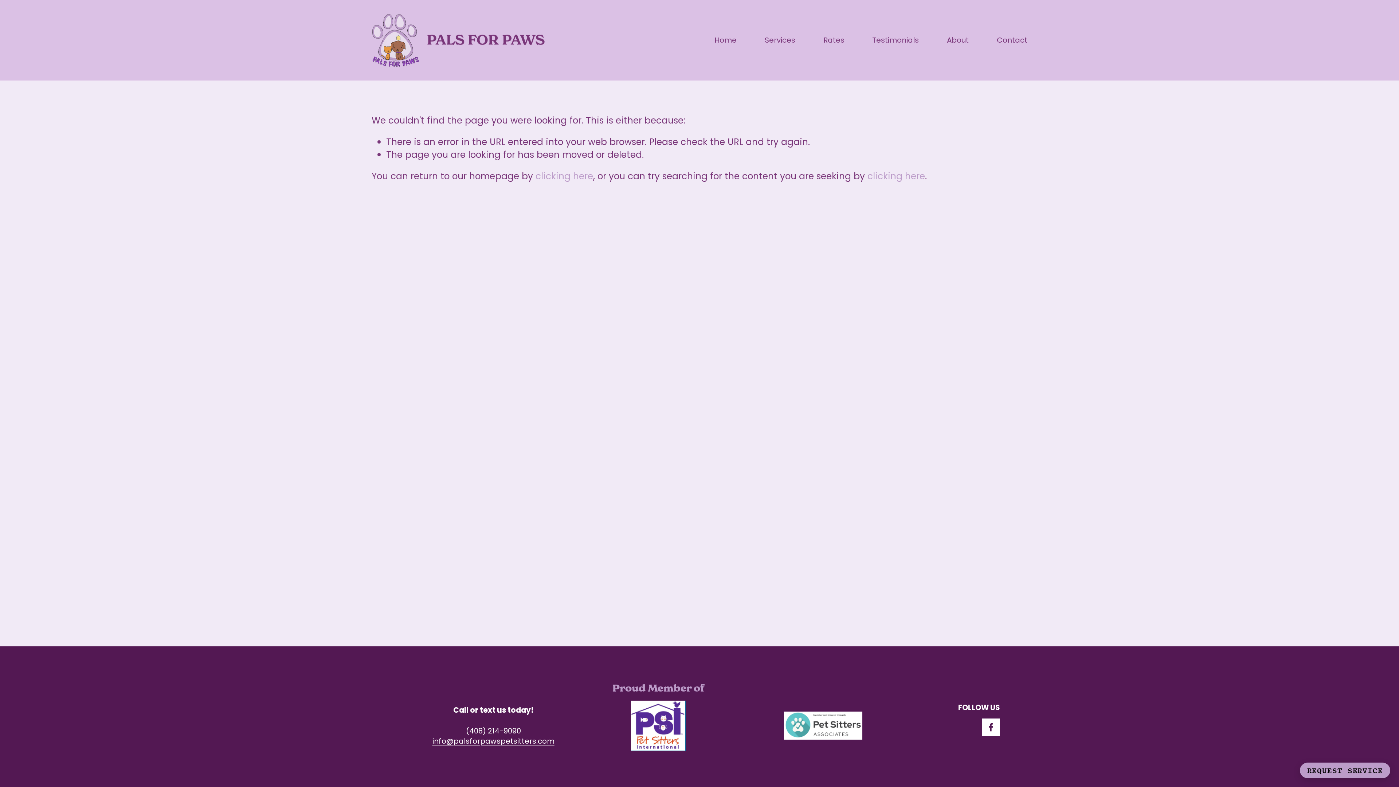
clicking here (564, 176)
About (958, 40)
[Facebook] (991, 727)
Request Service (1345, 770)
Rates (834, 40)
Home (725, 40)
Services (780, 40)
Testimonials (895, 40)
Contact (1012, 40)
